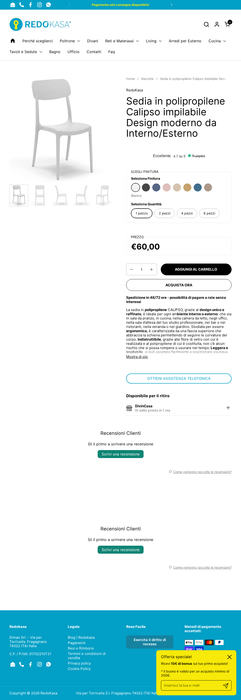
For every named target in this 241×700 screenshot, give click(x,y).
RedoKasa (134, 90)
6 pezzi (209, 213)
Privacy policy (79, 663)
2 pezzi (164, 213)
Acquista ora (178, 285)
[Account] (217, 24)
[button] (206, 24)
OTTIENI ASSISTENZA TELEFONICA (179, 378)
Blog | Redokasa (81, 637)
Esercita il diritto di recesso (150, 642)
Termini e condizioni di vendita (87, 655)
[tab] (228, 408)
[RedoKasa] (40, 24)
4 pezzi (187, 213)
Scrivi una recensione (121, 454)
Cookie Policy (79, 668)
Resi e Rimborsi (81, 648)
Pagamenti (76, 643)
